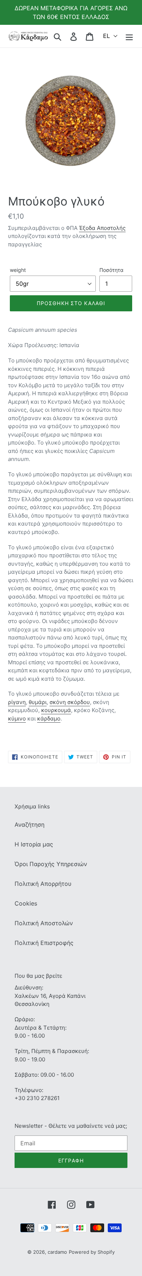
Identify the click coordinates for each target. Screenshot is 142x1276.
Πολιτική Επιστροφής (44, 942)
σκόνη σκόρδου (70, 702)
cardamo (57, 1252)
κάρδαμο (48, 718)
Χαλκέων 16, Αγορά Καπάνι (50, 995)
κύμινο (17, 718)
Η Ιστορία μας (34, 844)
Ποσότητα (111, 270)
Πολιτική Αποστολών (44, 923)
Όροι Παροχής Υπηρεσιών (51, 864)
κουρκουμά (56, 710)
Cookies (26, 903)
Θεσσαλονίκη (32, 1003)
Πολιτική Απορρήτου (43, 883)
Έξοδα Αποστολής (102, 227)
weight (18, 270)
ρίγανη (17, 702)
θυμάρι (38, 702)
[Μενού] (129, 36)
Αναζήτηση (29, 824)
